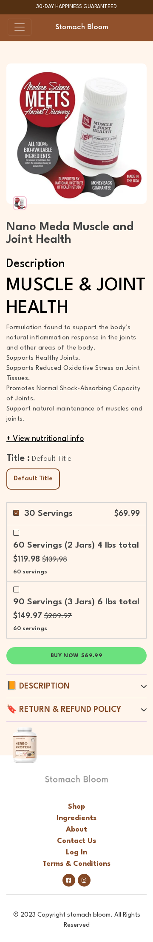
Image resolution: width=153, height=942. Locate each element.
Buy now (76, 655)
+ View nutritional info (45, 439)
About (76, 829)
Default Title (33, 479)
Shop (76, 806)
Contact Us (76, 841)
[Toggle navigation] (19, 27)
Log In (76, 852)
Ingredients (76, 818)
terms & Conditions (76, 864)
